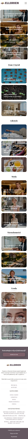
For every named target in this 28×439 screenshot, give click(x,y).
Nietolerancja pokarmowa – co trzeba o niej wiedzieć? (14, 168)
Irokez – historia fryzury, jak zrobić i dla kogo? (14, 422)
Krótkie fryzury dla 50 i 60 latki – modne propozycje (13, 303)
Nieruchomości (14, 232)
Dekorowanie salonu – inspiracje (12, 112)
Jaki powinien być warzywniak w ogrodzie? (13, 95)
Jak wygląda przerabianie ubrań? (13, 151)
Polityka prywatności (14, 430)
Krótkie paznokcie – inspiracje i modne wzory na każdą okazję (14, 412)
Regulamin (14, 436)
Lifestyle (14, 120)
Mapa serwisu (14, 433)
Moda (14, 176)
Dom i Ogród (14, 65)
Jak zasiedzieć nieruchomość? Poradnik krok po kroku (14, 41)
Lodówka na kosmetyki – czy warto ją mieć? (13, 335)
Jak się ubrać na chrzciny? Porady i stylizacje (14, 53)
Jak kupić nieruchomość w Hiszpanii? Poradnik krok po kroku (13, 279)
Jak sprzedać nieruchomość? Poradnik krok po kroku (14, 418)
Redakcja (14, 385)
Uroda (14, 288)
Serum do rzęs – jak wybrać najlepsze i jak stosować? (14, 319)
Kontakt (14, 387)
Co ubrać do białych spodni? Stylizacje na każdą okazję (14, 223)
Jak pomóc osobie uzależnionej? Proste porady (11, 135)
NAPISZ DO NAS (14, 354)
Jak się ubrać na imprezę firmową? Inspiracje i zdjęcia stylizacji (14, 28)
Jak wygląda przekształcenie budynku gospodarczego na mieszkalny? (13, 79)
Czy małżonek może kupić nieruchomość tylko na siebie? (14, 15)
